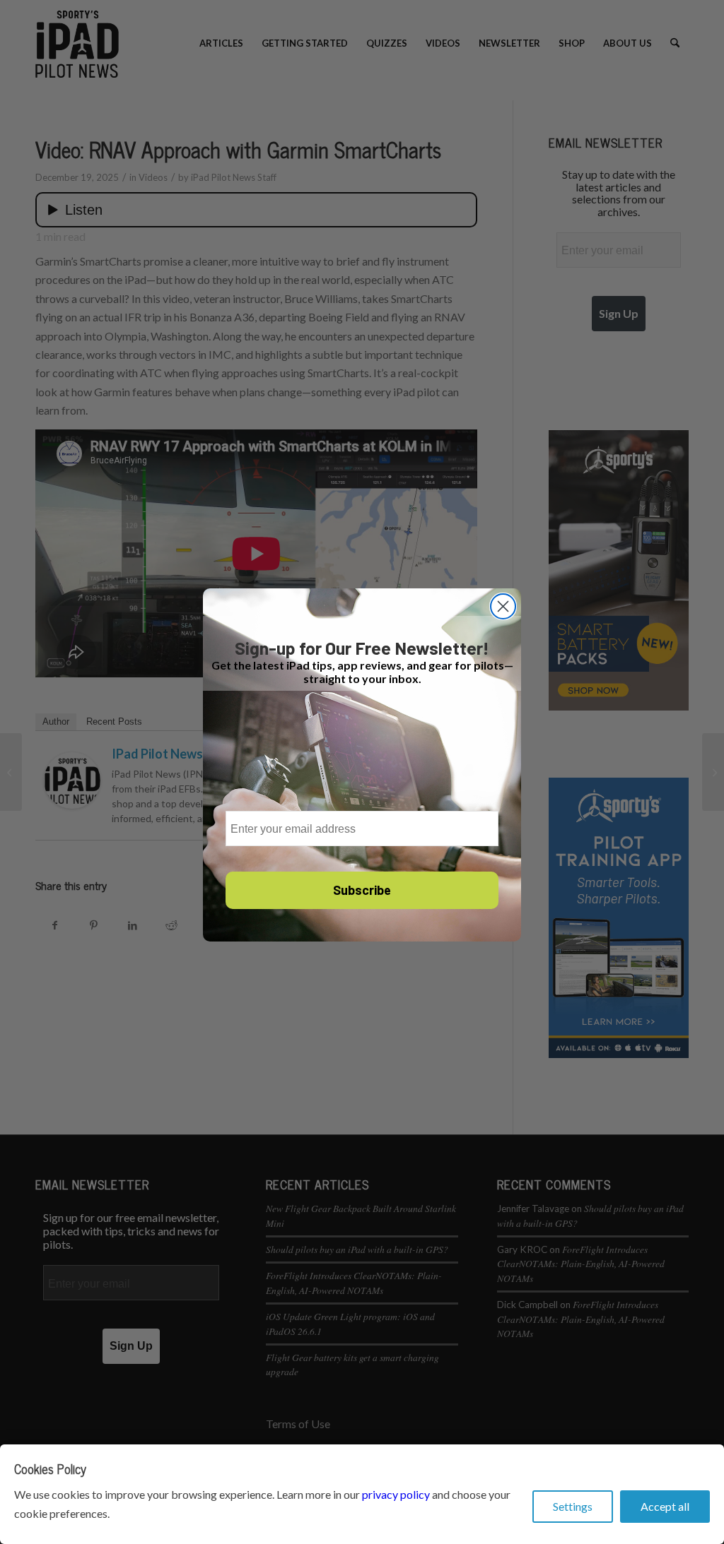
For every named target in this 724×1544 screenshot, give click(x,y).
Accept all (665, 1506)
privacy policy (396, 1494)
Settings (572, 1506)
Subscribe (362, 890)
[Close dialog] (503, 606)
